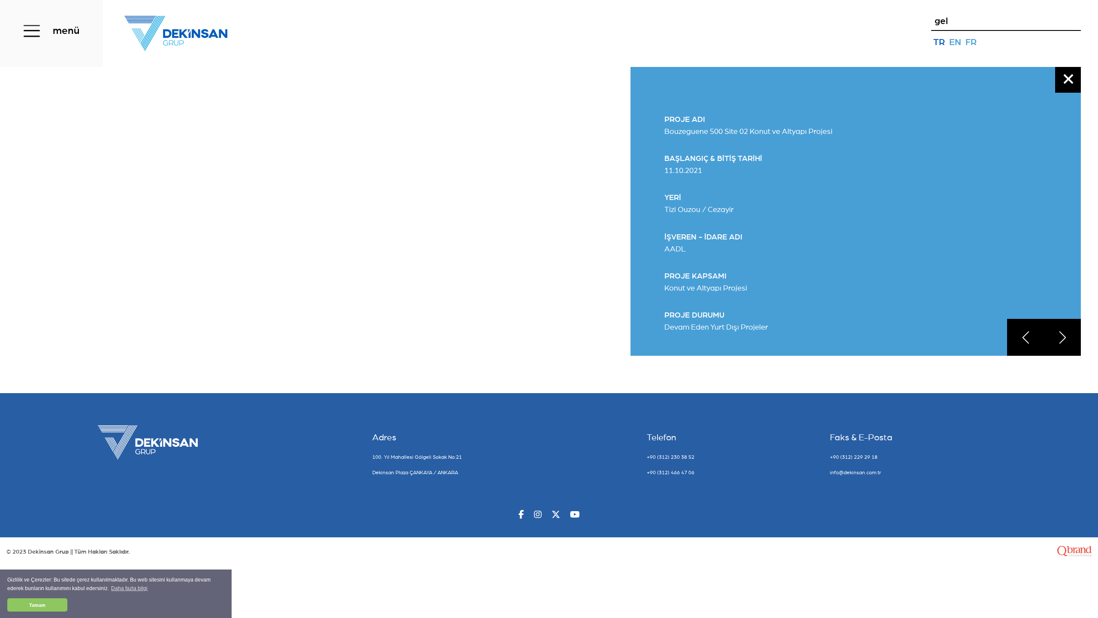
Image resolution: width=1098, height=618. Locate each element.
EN (955, 42)
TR (939, 42)
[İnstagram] (538, 515)
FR (971, 42)
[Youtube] (575, 515)
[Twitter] (556, 515)
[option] (853, 217)
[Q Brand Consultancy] (1074, 551)
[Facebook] (521, 515)
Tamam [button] (37, 605)
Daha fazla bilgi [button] (129, 588)
